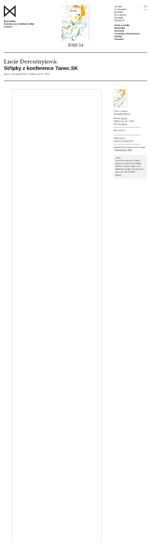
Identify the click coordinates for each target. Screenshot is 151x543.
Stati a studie (122, 25)
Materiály (119, 28)
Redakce (118, 12)
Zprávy (118, 36)
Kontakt (118, 17)
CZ (145, 6)
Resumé (119, 39)
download (122, 124)
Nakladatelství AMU (123, 150)
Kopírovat (118, 175)
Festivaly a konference (127, 33)
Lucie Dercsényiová (30, 61)
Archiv (118, 6)
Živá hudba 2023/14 (20, 74)
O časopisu (120, 9)
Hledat (118, 20)
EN (145, 9)
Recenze (119, 31)
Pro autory (120, 15)
